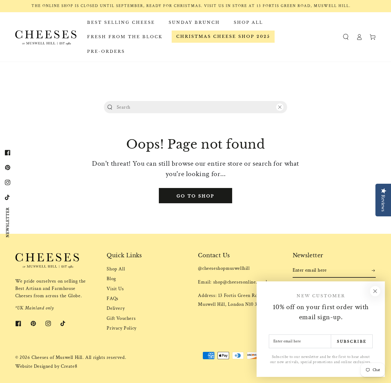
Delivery (116, 308)
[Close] (279, 107)
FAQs (112, 298)
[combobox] (194, 107)
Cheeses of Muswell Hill (56, 357)
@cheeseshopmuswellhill (224, 268)
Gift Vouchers (121, 318)
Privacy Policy (121, 328)
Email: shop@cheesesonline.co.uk (233, 282)
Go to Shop (195, 196)
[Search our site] (110, 107)
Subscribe (352, 341)
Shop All (116, 269)
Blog (111, 279)
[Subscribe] (374, 270)
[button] (346, 37)
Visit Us (115, 289)
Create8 (69, 366)
